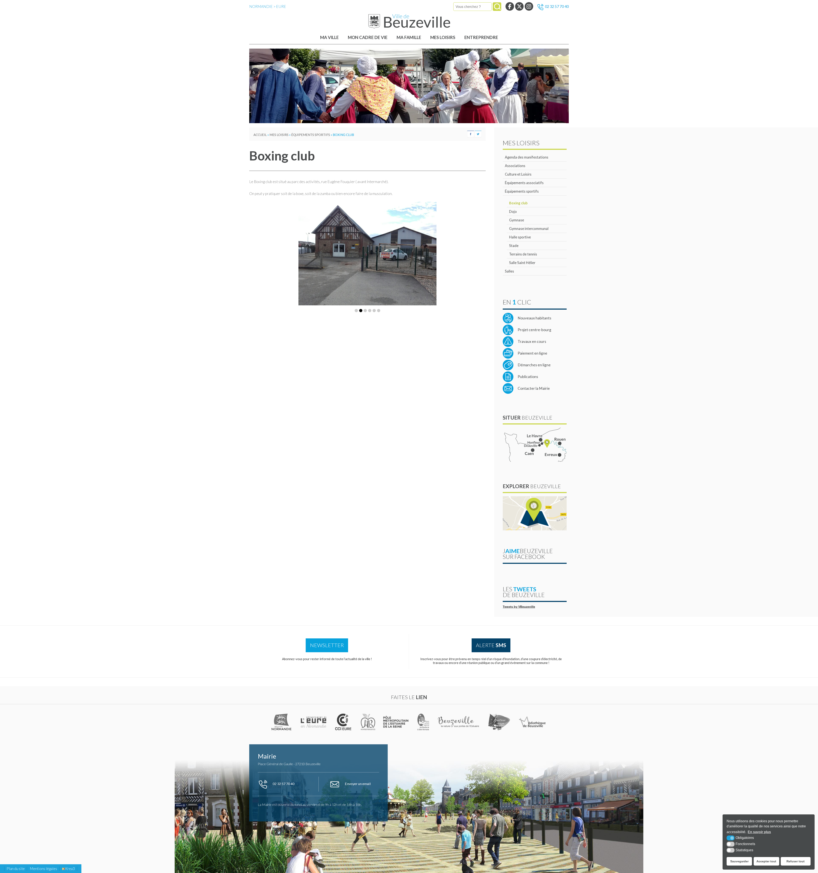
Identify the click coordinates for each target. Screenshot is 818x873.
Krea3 (70, 868)
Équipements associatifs (524, 183)
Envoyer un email (357, 784)
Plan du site (16, 868)
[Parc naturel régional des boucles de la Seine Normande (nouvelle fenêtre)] (423, 722)
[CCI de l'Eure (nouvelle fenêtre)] (344, 722)
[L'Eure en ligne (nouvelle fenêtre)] (314, 722)
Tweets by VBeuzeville (519, 606)
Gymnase (516, 220)
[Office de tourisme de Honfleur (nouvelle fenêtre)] (499, 722)
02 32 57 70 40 (557, 6)
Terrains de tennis (523, 254)
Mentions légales (43, 868)
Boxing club (518, 203)
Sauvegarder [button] (739, 861)
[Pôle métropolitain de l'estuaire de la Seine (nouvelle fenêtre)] (396, 722)
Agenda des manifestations (526, 157)
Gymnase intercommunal (529, 229)
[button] (356, 352)
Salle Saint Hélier (522, 263)
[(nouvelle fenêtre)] (282, 722)
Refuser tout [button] (795, 861)
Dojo (513, 211)
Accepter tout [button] (766, 861)
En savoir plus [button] (759, 832)
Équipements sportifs (522, 191)
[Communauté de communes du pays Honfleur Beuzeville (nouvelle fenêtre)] (368, 722)
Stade (513, 246)
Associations (515, 166)
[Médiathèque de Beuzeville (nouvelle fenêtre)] (532, 722)
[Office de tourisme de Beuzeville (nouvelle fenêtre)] (459, 722)
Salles (509, 271)
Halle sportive (520, 237)
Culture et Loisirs (518, 174)
